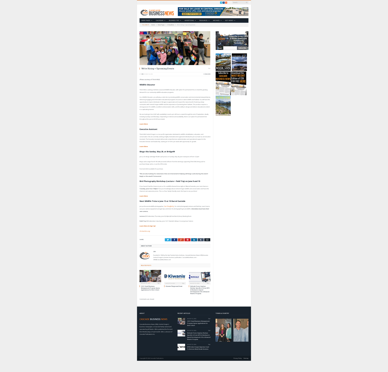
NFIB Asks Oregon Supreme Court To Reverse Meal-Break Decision (198, 347)
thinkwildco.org (144, 230)
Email (219, 48)
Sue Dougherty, (169, 206)
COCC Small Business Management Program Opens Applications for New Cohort (150, 287)
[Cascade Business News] (158, 11)
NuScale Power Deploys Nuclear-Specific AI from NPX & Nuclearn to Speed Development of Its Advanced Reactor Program (200, 288)
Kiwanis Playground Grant (174, 285)
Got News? (229, 20)
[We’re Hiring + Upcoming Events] (175, 48)
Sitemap (245, 357)
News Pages (145, 20)
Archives (216, 20)
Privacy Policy (238, 357)
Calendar (159, 20)
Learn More (143, 124)
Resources (203, 20)
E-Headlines (207, 74)
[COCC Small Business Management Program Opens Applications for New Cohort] (150, 276)
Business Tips (174, 20)
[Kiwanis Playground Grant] (175, 276)
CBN (142, 74)
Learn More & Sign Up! (147, 225)
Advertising (189, 20)
